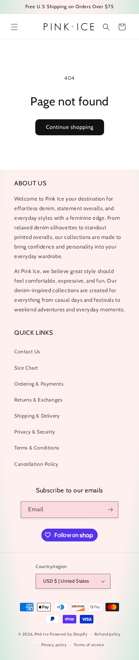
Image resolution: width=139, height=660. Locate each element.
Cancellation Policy (36, 464)
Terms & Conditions (37, 447)
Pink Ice (42, 634)
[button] (14, 27)
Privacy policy (54, 644)
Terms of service (89, 644)
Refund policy (107, 634)
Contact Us (27, 351)
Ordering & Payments (38, 384)
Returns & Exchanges (38, 400)
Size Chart (26, 368)
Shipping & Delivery (37, 416)
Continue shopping (69, 127)
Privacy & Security (34, 432)
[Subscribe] (110, 509)
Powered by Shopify (69, 634)
